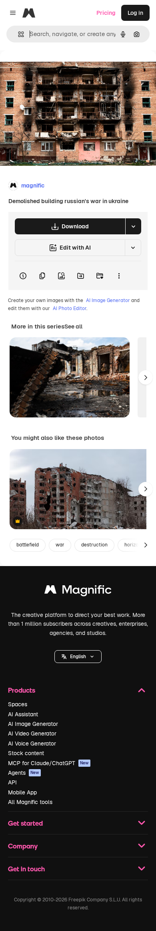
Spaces (17, 704)
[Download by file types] (133, 226)
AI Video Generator (32, 733)
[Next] (145, 377)
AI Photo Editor (69, 308)
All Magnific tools (30, 802)
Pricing (106, 12)
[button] (78, 656)
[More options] (119, 276)
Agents (23, 772)
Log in (135, 12)
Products (21, 690)
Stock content (26, 753)
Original (51, 69)
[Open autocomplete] (18, 34)
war (60, 545)
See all (73, 326)
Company (23, 846)
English (78, 656)
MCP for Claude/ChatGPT (48, 763)
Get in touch (26, 868)
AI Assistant (23, 714)
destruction (94, 545)
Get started (25, 823)
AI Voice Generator (32, 743)
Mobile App (22, 792)
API (12, 782)
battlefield (27, 545)
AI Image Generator (108, 300)
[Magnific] (78, 591)
